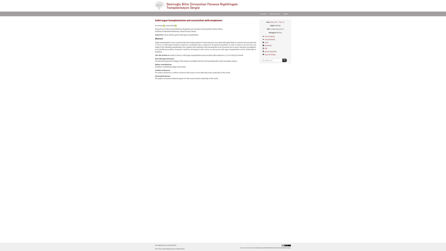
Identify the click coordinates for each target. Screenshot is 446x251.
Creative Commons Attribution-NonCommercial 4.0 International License (272, 248)
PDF (265, 48)
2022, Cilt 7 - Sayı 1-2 (277, 22)
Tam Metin (268, 45)
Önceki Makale (269, 36)
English (285, 14)
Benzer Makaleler (270, 51)
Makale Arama (275, 14)
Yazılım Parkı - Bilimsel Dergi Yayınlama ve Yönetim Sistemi (170, 249)
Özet (266, 42)
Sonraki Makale (269, 39)
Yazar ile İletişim (270, 54)
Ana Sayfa (263, 14)
